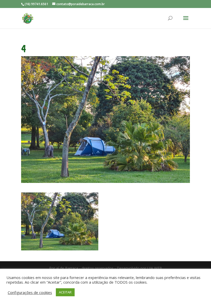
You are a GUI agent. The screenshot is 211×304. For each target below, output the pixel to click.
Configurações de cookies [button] (30, 292)
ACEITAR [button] (65, 292)
